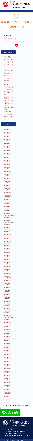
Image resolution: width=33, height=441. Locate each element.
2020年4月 (7, 379)
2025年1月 (7, 189)
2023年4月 (7, 263)
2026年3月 (7, 147)
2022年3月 (7, 305)
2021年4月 (7, 343)
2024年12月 (7, 192)
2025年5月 (7, 175)
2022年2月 (7, 308)
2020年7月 (7, 368)
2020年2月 (7, 386)
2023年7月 (7, 252)
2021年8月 (7, 329)
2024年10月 (7, 199)
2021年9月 (7, 326)
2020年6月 (7, 372)
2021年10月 (7, 322)
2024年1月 (7, 231)
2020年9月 (7, 361)
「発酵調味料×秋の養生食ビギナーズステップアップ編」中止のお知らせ (8, 76)
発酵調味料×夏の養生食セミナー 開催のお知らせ (8, 101)
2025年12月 (7, 154)
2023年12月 (7, 235)
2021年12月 (7, 315)
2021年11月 (7, 319)
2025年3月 (7, 182)
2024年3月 (7, 224)
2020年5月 (7, 375)
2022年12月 (7, 273)
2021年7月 (7, 333)
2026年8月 (7, 129)
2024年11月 (7, 196)
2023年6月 (7, 256)
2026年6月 (7, 136)
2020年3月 (7, 382)
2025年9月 (7, 161)
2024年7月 (7, 210)
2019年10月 (7, 396)
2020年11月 (7, 354)
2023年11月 (7, 238)
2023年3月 (7, 266)
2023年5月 (7, 259)
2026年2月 (7, 150)
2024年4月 (7, 220)
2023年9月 (7, 245)
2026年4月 (7, 143)
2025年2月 (7, 185)
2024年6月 (7, 213)
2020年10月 (7, 358)
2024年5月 (7, 217)
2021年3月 (7, 347)
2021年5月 (7, 340)
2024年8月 (7, 206)
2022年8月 (7, 287)
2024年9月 (7, 203)
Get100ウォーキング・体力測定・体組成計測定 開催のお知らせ (8, 89)
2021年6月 (7, 337)
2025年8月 (7, 164)
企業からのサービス (10, 39)
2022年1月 (7, 312)
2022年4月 (7, 301)
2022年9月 (7, 284)
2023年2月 (7, 270)
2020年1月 (7, 389)
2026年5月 (7, 140)
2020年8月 (7, 365)
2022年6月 (7, 294)
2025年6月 (7, 171)
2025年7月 (7, 168)
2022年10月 (7, 280)
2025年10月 (7, 157)
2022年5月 (7, 298)
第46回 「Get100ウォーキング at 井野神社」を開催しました (8, 114)
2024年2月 (7, 227)
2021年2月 (7, 351)
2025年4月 (7, 178)
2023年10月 (7, 242)
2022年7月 (7, 291)
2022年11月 (7, 277)
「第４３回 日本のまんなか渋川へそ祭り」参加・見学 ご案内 (8, 62)
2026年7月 (7, 133)
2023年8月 (7, 249)
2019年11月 (7, 393)
